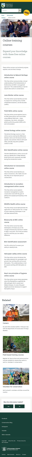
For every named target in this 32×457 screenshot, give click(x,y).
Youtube (4, 430)
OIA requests (5, 442)
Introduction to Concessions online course (14, 167)
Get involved (10, 15)
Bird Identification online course (16, 150)
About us (18, 454)
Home (2, 15)
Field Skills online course (13, 111)
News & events (10, 454)
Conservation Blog (7, 422)
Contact (24, 454)
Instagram (5, 426)
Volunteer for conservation (12, 386)
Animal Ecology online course (15, 130)
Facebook (4, 418)
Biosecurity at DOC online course (13, 221)
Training (3, 17)
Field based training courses (13, 355)
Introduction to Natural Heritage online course (16, 76)
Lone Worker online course (14, 95)
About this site (11, 440)
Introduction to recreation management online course (14, 185)
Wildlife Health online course (14, 204)
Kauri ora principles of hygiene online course (15, 274)
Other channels (6, 434)
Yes (8, 406)
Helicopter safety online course (15, 254)
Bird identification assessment (15, 242)
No (19, 406)
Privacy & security (21, 440)
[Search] (19, 10)
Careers (6, 323)
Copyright (4, 440)
